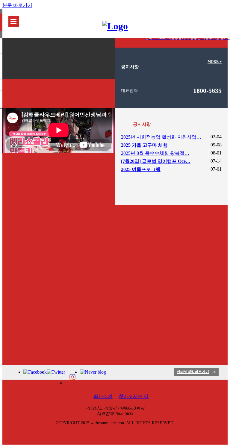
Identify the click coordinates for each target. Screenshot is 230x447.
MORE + (215, 62)
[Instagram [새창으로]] (72, 376)
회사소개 (103, 396)
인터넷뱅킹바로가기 (193, 372)
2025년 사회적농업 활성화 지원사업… (161, 137)
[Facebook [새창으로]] (35, 372)
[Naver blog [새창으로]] (93, 372)
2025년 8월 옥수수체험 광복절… (155, 153)
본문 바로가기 (17, 5)
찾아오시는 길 (134, 396)
